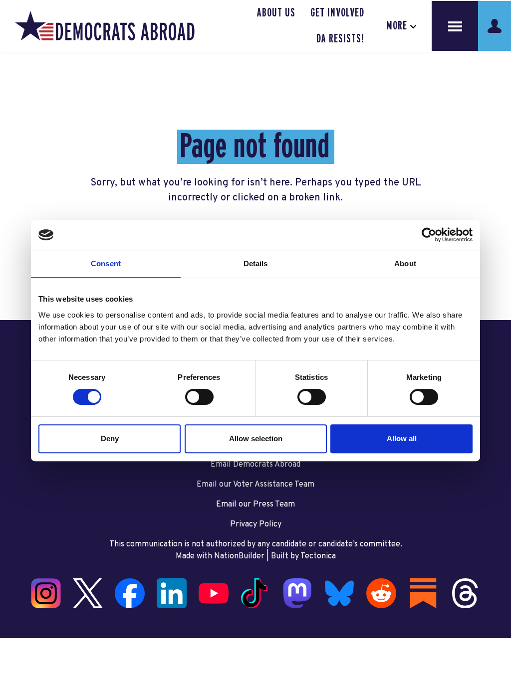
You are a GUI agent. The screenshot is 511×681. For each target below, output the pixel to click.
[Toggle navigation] (455, 26)
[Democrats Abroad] (105, 26)
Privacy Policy (255, 524)
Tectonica (318, 556)
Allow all (402, 438)
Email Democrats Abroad (255, 465)
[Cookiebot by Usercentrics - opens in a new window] (429, 234)
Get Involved (337, 13)
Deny (110, 438)
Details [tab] (256, 263)
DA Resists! (340, 39)
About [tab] (405, 263)
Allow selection (255, 438)
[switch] (199, 397)
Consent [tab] (106, 263)
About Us (276, 13)
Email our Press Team (255, 505)
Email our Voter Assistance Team (255, 485)
